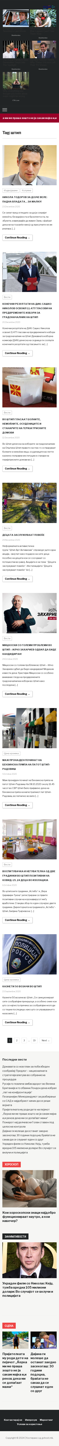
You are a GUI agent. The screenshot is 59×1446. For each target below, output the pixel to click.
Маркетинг (46, 1420)
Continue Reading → (17, 237)
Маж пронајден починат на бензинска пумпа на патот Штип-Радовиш (26, 764)
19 (34, 1040)
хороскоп (11, 1164)
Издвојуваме (11, 190)
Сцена (9, 1326)
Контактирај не (13, 1420)
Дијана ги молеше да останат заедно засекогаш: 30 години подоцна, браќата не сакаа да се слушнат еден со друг (28, 1135)
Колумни (26, 190)
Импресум (31, 1420)
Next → (46, 1040)
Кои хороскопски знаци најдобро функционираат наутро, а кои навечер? (29, 1217)
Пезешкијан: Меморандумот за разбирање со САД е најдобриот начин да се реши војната (29, 1101)
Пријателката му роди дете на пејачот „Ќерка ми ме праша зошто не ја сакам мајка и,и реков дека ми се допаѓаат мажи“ (29, 1114)
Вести (7, 297)
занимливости (15, 1236)
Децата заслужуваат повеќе (23, 535)
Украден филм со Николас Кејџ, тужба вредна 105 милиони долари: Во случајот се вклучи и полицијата (29, 1148)
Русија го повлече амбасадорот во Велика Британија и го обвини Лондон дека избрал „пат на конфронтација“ (29, 1088)
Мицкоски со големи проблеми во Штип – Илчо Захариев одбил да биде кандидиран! (29, 649)
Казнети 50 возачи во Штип (22, 986)
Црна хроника (11, 753)
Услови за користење (29, 1424)
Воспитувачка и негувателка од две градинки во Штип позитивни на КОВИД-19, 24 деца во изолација (28, 876)
